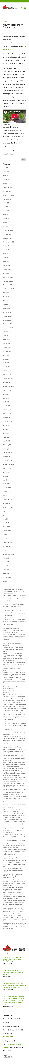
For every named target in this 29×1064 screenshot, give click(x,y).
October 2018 (7, 460)
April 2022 (6, 339)
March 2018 (7, 488)
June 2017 (6, 519)
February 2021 (7, 371)
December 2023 (8, 277)
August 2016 (7, 558)
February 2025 (7, 222)
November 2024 (8, 234)
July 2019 (6, 425)
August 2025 (7, 199)
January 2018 (7, 496)
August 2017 (7, 511)
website (5, 1047)
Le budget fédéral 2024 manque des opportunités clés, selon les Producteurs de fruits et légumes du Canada (14, 896)
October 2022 (7, 332)
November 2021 (8, 351)
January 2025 (7, 226)
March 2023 (7, 312)
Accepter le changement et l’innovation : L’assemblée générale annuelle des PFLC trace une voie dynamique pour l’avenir (13, 909)
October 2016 (7, 550)
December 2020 (8, 378)
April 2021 (6, 363)
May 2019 (6, 433)
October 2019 (7, 421)
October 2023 (7, 285)
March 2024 (7, 265)
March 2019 (7, 441)
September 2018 (8, 464)
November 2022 (8, 328)
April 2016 (6, 574)
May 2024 (6, 258)
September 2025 (8, 195)
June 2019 (6, 429)
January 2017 (7, 538)
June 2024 (6, 254)
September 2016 (8, 554)
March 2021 (7, 367)
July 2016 (6, 562)
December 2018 (8, 453)
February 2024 (7, 269)
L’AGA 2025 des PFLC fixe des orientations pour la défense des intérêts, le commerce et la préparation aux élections (14, 764)
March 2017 (7, 531)
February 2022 (7, 347)
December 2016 (8, 542)
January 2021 (7, 375)
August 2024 (7, 246)
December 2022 (8, 324)
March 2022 (7, 343)
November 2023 (8, 281)
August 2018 (7, 468)
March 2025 (7, 219)
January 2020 (7, 414)
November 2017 (8, 503)
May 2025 (6, 211)
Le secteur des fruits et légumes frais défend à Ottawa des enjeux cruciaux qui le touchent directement (14, 875)
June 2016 (6, 566)
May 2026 (6, 172)
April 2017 (6, 527)
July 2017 (6, 515)
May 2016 (6, 570)
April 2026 (6, 176)
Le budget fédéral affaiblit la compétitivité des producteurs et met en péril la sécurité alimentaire (14, 664)
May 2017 (6, 523)
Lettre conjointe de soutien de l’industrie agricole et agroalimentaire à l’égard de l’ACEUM (13, 649)
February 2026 (7, 183)
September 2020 (8, 386)
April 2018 (6, 484)
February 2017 (7, 535)
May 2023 (6, 304)
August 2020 (7, 390)
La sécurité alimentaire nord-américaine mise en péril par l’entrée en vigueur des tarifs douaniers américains (13, 785)
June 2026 (6, 168)
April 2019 (6, 437)
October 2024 (7, 238)
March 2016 (7, 577)
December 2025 (8, 187)
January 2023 (7, 320)
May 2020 (6, 398)
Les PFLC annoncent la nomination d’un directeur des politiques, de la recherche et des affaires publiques (14, 686)
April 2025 (6, 215)
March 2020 (7, 406)
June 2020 (6, 394)
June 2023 (6, 300)
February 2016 (7, 581)
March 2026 (7, 179)
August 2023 (7, 293)
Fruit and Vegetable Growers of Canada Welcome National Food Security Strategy (12, 959)
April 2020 (6, 402)
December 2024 (8, 230)
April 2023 (6, 308)
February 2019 (7, 445)
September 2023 (8, 289)
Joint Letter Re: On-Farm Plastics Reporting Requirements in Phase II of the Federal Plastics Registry (14, 985)
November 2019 (8, 417)
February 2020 (7, 410)
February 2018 (7, 492)
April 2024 (6, 261)
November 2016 (8, 546)
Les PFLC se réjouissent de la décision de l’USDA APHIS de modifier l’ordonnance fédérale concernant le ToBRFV (13, 870)
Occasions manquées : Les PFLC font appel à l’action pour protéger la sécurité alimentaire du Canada (14, 805)
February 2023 (7, 316)
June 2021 (6, 359)
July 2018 (6, 472)
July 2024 (6, 250)
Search (23, 159)
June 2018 (6, 476)
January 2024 (7, 273)
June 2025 (6, 207)
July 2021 (6, 355)
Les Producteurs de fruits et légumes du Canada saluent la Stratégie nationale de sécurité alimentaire (13, 591)
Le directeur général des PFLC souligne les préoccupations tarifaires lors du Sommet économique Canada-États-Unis (14, 779)
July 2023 (6, 297)
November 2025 (8, 191)
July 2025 (6, 203)
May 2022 (6, 336)
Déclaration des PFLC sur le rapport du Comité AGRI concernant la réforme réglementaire (13, 643)
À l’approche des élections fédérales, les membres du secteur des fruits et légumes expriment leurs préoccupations (14, 815)
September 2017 (8, 507)
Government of (10, 1044)
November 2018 (8, 457)
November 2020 (8, 382)
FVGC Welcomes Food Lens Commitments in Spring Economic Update (13, 972)
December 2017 (8, 499)
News (5, 21)
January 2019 (7, 449)
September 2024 (8, 242)
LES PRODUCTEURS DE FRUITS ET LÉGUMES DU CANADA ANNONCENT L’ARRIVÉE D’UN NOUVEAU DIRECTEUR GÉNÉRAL (14, 836)
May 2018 (6, 480)
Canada (18, 1044)
